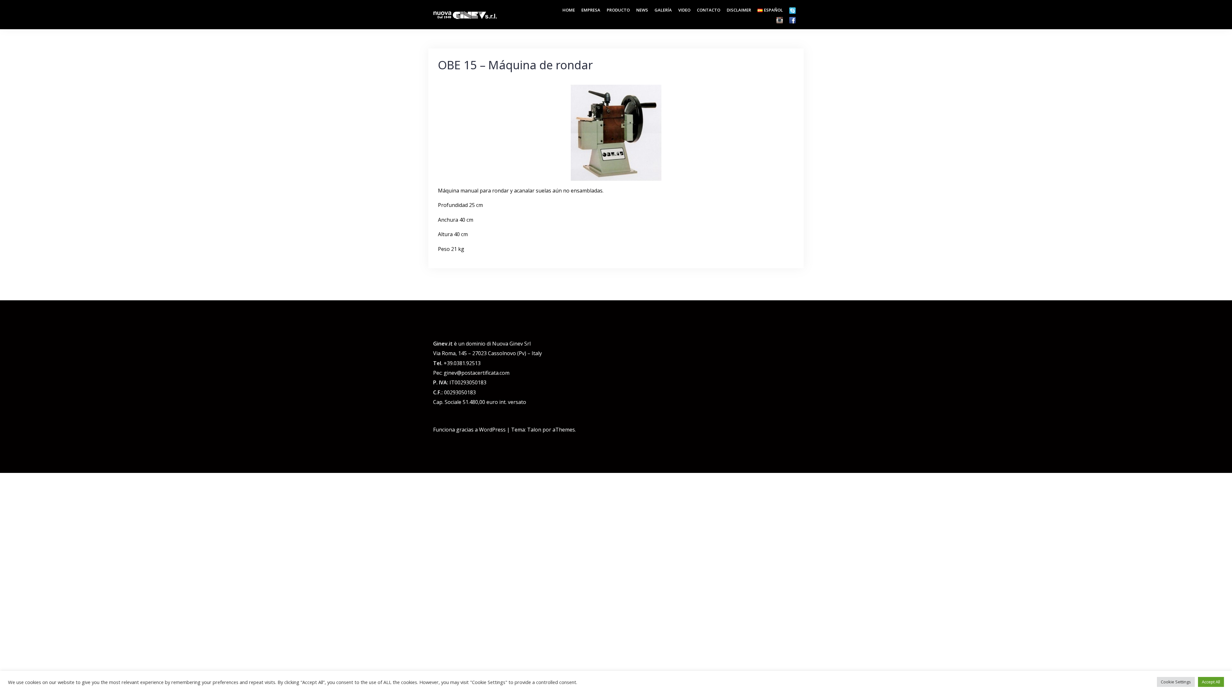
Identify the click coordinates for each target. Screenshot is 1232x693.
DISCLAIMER (739, 10)
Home (568, 10)
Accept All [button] (1211, 682)
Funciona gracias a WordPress (469, 429)
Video (684, 10)
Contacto (708, 10)
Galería (663, 10)
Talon (534, 429)
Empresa (590, 10)
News (642, 10)
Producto (618, 10)
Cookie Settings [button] (1176, 682)
